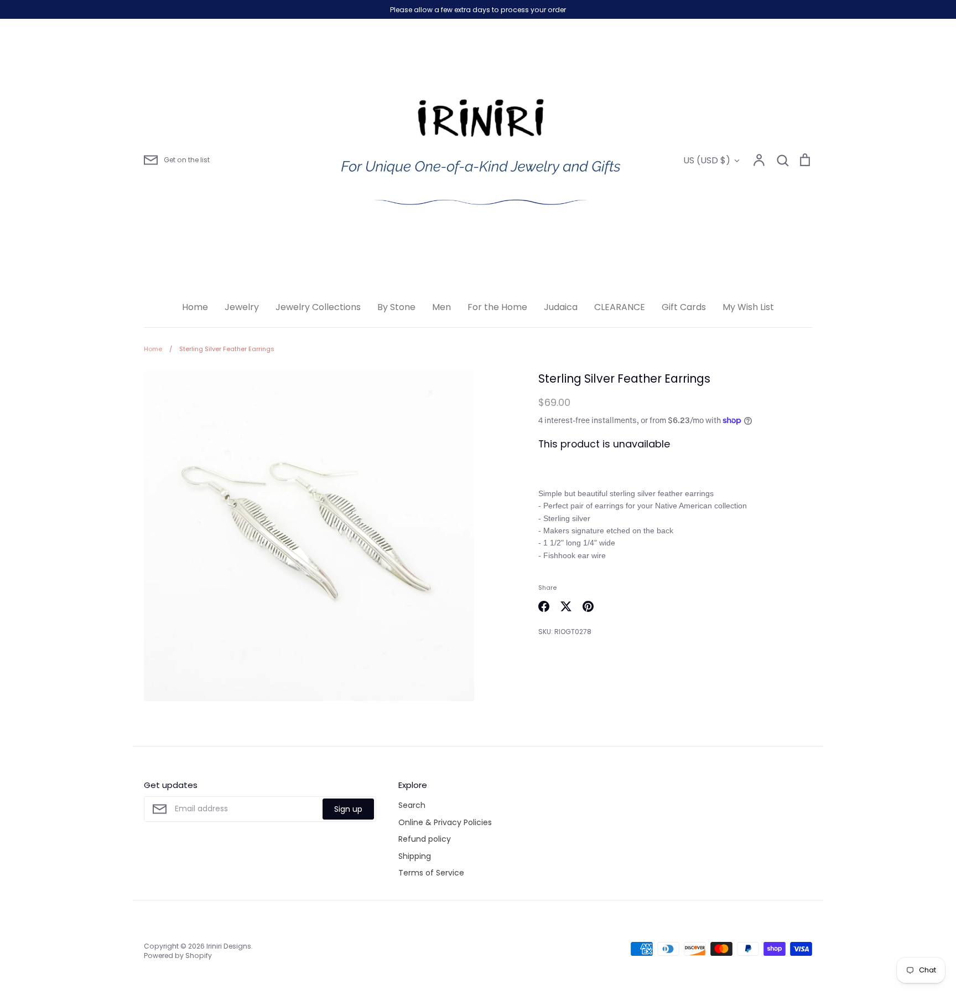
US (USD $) (706, 160)
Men (441, 307)
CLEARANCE (619, 307)
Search (411, 805)
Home (195, 307)
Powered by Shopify (178, 955)
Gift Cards (684, 307)
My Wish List (748, 307)
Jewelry (242, 307)
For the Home (497, 307)
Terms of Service (431, 872)
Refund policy (424, 838)
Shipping (414, 856)
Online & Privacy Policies (445, 822)
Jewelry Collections (318, 307)
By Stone (396, 307)
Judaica (561, 307)
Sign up (348, 809)
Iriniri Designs (228, 946)
